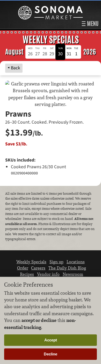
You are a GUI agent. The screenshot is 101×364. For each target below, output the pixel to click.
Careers (38, 268)
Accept (50, 340)
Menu (92, 24)
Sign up (56, 261)
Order (22, 268)
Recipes (27, 274)
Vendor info (48, 274)
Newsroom (73, 274)
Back (15, 68)
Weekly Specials (31, 261)
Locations (76, 261)
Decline (50, 354)
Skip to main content (24, 4)
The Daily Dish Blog (67, 268)
